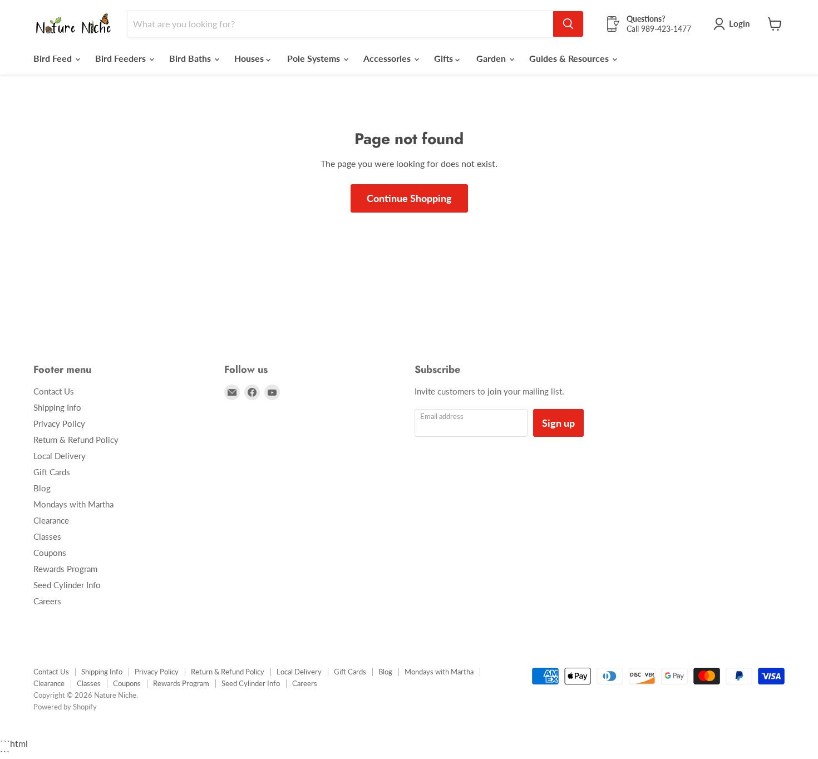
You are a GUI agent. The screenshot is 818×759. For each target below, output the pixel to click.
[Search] (568, 24)
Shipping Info (57, 407)
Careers (47, 601)
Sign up (558, 423)
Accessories (388, 58)
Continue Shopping (409, 198)
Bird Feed (53, 58)
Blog (42, 488)
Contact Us (53, 391)
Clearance (51, 520)
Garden (492, 58)
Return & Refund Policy (76, 440)
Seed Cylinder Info (67, 585)
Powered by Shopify (65, 706)
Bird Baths (191, 58)
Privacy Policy (59, 423)
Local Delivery (59, 456)
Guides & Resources (570, 58)
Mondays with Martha (73, 504)
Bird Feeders (121, 58)
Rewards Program (65, 569)
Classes (47, 536)
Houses (250, 58)
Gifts (444, 58)
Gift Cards (51, 472)
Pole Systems (314, 58)
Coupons (49, 553)
